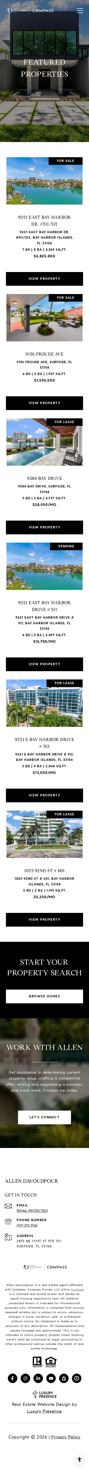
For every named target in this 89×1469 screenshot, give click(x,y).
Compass (77, 1289)
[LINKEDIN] (38, 1378)
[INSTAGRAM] (25, 1378)
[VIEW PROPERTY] (44, 275)
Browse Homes (44, 996)
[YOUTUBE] (51, 1378)
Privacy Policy (65, 1437)
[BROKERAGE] (76, 1378)
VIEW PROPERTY (45, 279)
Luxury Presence (44, 1411)
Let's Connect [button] (44, 1117)
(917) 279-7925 (27, 1225)
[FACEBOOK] (12, 1378)
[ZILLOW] (64, 1378)
